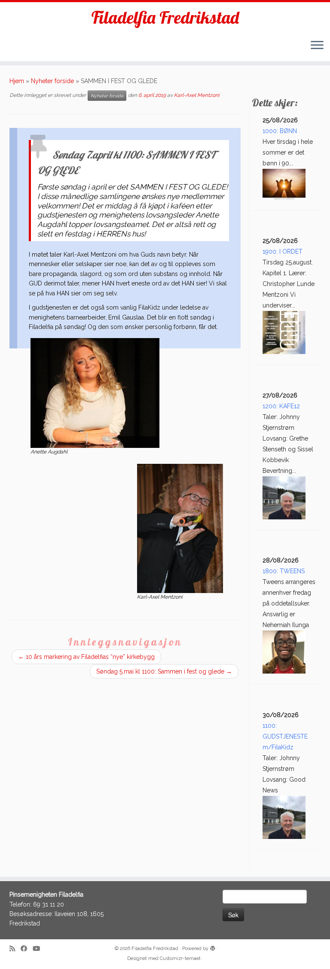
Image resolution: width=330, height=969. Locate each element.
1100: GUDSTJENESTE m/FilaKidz (285, 736)
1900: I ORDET (282, 251)
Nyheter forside (52, 81)
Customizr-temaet (180, 958)
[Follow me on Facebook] (27, 948)
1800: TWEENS (284, 571)
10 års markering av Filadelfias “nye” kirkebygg (86, 656)
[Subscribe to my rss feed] (15, 948)
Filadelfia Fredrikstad (165, 17)
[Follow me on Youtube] (39, 948)
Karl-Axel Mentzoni (197, 96)
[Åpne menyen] (317, 45)
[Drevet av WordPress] (213, 947)
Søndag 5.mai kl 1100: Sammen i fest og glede (164, 671)
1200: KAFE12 (281, 406)
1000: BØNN (280, 130)
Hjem (16, 81)
